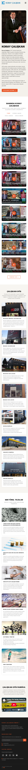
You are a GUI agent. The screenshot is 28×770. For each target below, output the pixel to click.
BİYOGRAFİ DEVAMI (9, 90)
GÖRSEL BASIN (16, 113)
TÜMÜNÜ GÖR (13, 277)
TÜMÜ (8, 113)
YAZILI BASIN (9, 115)
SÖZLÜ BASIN (19, 115)
